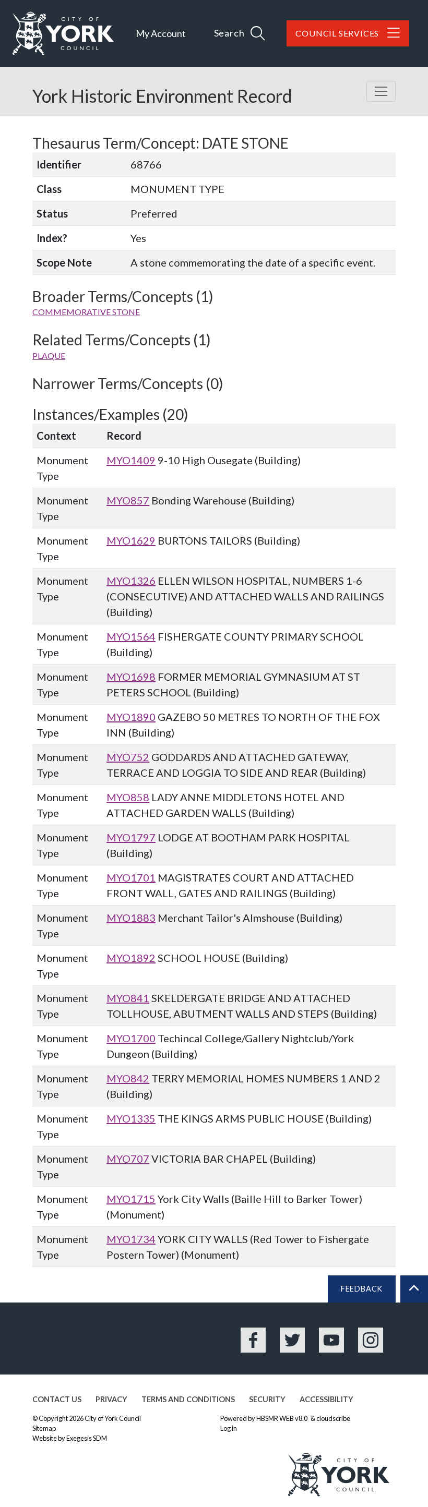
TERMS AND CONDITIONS (188, 1399)
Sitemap (44, 1428)
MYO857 (127, 500)
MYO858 (127, 797)
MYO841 (127, 998)
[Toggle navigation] (381, 91)
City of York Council (113, 1418)
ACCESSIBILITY (326, 1399)
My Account (161, 33)
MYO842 (127, 1078)
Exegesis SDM (86, 1438)
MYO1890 (131, 716)
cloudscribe (333, 1418)
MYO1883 (131, 917)
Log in (228, 1428)
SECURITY (267, 1399)
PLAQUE (48, 355)
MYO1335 (131, 1118)
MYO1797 (131, 837)
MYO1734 (131, 1239)
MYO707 (127, 1158)
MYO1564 (131, 636)
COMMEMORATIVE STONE (86, 312)
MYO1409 (131, 460)
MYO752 (127, 757)
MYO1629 (131, 540)
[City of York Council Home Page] (63, 33)
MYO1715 (131, 1198)
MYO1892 (131, 957)
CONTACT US (56, 1399)
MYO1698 (131, 676)
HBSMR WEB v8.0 (282, 1418)
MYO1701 (131, 877)
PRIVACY (111, 1399)
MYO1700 (131, 1038)
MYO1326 (131, 580)
